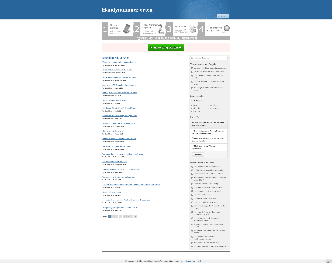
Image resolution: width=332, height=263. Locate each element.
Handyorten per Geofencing (112, 131)
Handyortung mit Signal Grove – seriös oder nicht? (121, 208)
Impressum (226, 254)
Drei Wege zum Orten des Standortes (116, 146)
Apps (196, 105)
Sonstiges (215, 108)
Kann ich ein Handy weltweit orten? (207, 243)
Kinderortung (216, 105)
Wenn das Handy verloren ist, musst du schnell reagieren (123, 154)
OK (199, 261)
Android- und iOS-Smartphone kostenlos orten (119, 85)
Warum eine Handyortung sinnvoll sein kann (118, 177)
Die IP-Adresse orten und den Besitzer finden (119, 77)
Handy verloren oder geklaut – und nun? (209, 174)
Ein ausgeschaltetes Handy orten (114, 162)
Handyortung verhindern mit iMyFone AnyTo (118, 123)
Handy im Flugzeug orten (111, 192)
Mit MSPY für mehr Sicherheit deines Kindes (119, 139)
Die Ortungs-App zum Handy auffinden (208, 187)
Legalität (197, 108)
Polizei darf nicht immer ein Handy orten (117, 70)
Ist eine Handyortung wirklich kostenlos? (209, 170)
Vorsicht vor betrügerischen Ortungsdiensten (119, 62)
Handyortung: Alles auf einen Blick (207, 166)
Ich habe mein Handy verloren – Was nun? (210, 246)
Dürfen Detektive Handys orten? (114, 100)
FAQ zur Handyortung (202, 195)
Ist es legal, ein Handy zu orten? (206, 202)
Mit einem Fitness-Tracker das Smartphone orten (120, 169)
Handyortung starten (164, 47)
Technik (197, 111)
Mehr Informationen (188, 261)
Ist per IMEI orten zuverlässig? (205, 198)
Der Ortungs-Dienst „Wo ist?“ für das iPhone (119, 108)
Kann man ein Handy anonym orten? (207, 191)
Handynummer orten (127, 10)
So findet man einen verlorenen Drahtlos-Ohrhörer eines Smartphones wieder (131, 185)
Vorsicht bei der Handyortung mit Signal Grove (119, 116)
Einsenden (198, 154)
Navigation (222, 16)
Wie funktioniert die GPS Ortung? (206, 184)
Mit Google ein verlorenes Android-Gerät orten (119, 93)
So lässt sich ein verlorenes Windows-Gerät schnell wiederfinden (126, 200)
